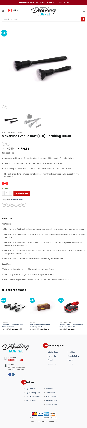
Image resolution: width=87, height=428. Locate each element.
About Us (49, 389)
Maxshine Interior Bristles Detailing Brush (40, 326)
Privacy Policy (51, 400)
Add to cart (22, 193)
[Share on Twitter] (12, 205)
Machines (71, 360)
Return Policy (52, 396)
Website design (36, 418)
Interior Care (53, 356)
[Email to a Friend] (16, 205)
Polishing (71, 352)
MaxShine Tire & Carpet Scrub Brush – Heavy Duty (71, 326)
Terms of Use (51, 404)
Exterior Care (53, 352)
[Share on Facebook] (8, 205)
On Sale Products (33, 396)
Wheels (50, 360)
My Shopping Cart (33, 392)
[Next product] (3, 143)
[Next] (81, 68)
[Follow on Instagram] (13, 374)
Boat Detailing (73, 356)
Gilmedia (53, 418)
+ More (70, 364)
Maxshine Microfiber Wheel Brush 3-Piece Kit (12, 326)
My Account (31, 389)
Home (4, 132)
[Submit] (83, 19)
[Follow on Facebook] (9, 374)
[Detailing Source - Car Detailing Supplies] (43, 10)
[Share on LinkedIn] (24, 205)
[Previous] (6, 68)
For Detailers (31, 400)
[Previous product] (8, 143)
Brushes (20, 132)
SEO (46, 418)
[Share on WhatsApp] (4, 205)
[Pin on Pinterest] (20, 205)
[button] (3, 10)
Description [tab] (7, 218)
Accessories (53, 364)
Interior (11, 132)
